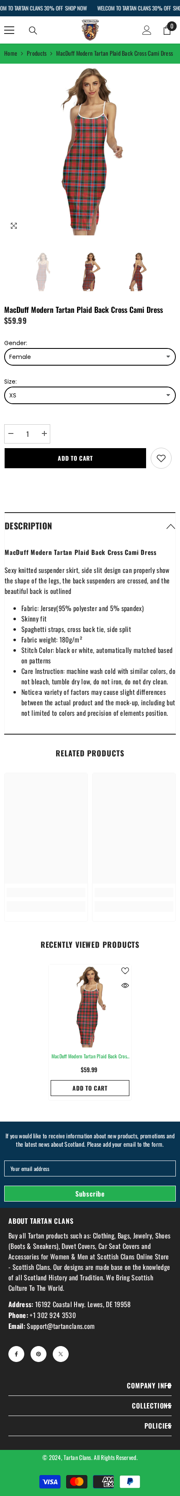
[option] (90, 149)
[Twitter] (61, 1354)
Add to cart (75, 458)
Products (36, 53)
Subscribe (90, 1194)
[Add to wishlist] (161, 458)
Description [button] (28, 525)
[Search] (33, 31)
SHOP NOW (76, 8)
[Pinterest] (38, 1354)
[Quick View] (125, 985)
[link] (46, 892)
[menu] (9, 30)
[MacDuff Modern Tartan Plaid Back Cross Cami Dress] (90, 1006)
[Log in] (147, 30)
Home (10, 53)
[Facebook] (16, 1354)
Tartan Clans (77, 1457)
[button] (90, 525)
